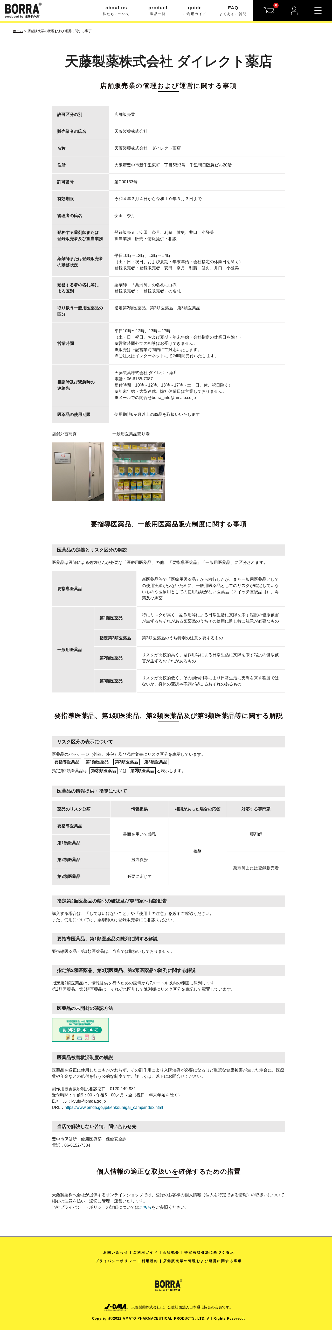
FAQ (233, 10)
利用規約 (150, 1261)
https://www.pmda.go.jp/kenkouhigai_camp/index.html (114, 1107)
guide (194, 10)
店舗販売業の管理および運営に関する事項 (202, 1261)
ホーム (18, 31)
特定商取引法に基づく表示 (209, 1252)
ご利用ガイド (145, 1252)
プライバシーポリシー (116, 1261)
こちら (145, 1207)
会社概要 (171, 1252)
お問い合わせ (115, 1252)
